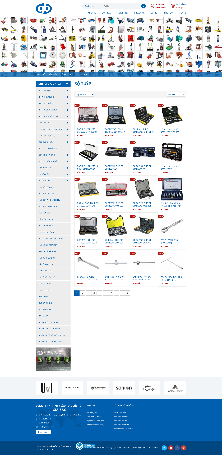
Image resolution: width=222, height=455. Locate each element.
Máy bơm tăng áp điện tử (49, 200)
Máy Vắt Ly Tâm (45, 290)
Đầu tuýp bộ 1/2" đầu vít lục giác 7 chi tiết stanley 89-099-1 (171, 204)
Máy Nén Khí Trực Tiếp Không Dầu (53, 238)
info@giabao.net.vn (46, 427)
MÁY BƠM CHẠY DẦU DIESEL (49, 206)
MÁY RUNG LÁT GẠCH (47, 258)
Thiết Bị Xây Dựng (46, 97)
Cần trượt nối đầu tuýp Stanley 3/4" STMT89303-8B (142, 278)
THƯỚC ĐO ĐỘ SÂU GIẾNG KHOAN (52, 335)
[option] (47, 388)
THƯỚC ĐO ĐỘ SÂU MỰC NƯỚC (51, 341)
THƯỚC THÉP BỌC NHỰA (48, 322)
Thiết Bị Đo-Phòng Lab (48, 116)
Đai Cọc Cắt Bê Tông (47, 251)
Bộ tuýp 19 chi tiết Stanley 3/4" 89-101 (142, 204)
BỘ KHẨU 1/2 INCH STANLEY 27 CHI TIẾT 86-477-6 (143, 130)
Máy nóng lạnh (45, 213)
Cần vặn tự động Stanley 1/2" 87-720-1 (87, 278)
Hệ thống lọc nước (47, 219)
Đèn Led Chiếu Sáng (47, 155)
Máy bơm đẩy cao (46, 187)
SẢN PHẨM (106, 13)
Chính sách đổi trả (120, 420)
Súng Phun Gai (45, 303)
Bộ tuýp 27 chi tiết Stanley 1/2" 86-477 (170, 130)
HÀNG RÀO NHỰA (45, 271)
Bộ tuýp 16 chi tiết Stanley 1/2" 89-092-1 (87, 241)
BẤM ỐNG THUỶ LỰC (47, 264)
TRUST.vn (50, 449)
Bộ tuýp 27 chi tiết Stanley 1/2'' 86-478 (142, 241)
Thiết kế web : (40, 449)
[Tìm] (143, 6)
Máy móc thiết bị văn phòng (51, 129)
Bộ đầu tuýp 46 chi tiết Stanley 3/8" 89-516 (88, 204)
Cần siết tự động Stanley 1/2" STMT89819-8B (169, 241)
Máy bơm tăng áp (46, 193)
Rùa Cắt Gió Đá (45, 283)
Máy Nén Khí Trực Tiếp (48, 245)
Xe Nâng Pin (44, 296)
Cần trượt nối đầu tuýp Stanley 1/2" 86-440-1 (115, 278)
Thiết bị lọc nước (46, 226)
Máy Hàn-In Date (46, 309)
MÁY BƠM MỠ (44, 180)
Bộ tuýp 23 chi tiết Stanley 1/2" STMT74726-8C (114, 167)
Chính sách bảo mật (120, 416)
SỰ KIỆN (154, 13)
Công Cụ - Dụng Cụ (69, 74)
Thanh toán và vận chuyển (123, 428)
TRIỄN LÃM (169, 13)
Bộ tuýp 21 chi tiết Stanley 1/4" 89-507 (114, 204)
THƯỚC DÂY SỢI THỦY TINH (49, 329)
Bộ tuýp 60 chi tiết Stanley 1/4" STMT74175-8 (142, 167)
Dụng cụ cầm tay (46, 123)
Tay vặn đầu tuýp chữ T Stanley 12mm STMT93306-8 (171, 278)
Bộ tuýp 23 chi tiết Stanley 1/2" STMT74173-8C (170, 167)
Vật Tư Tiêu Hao (45, 168)
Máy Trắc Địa (44, 90)
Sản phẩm (53, 74)
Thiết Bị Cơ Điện (45, 103)
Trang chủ (91, 13)
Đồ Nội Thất (44, 174)
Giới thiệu (123, 13)
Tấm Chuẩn (43, 316)
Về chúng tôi (92, 412)
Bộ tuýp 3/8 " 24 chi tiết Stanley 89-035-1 (115, 130)
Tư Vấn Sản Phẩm (119, 412)
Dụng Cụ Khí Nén (46, 142)
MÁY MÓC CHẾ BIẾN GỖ (48, 148)
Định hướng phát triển (95, 420)
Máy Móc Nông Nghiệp (48, 161)
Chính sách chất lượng (95, 424)
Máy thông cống (46, 232)
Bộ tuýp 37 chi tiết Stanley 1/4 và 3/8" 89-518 (87, 130)
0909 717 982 (44, 423)
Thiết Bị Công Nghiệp (48, 110)
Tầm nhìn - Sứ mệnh (95, 416)
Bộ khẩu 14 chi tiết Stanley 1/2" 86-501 (114, 241)
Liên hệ (182, 13)
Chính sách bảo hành (121, 424)
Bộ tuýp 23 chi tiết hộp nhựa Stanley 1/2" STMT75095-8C (88, 167)
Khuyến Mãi (139, 13)
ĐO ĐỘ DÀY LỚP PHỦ (47, 277)
